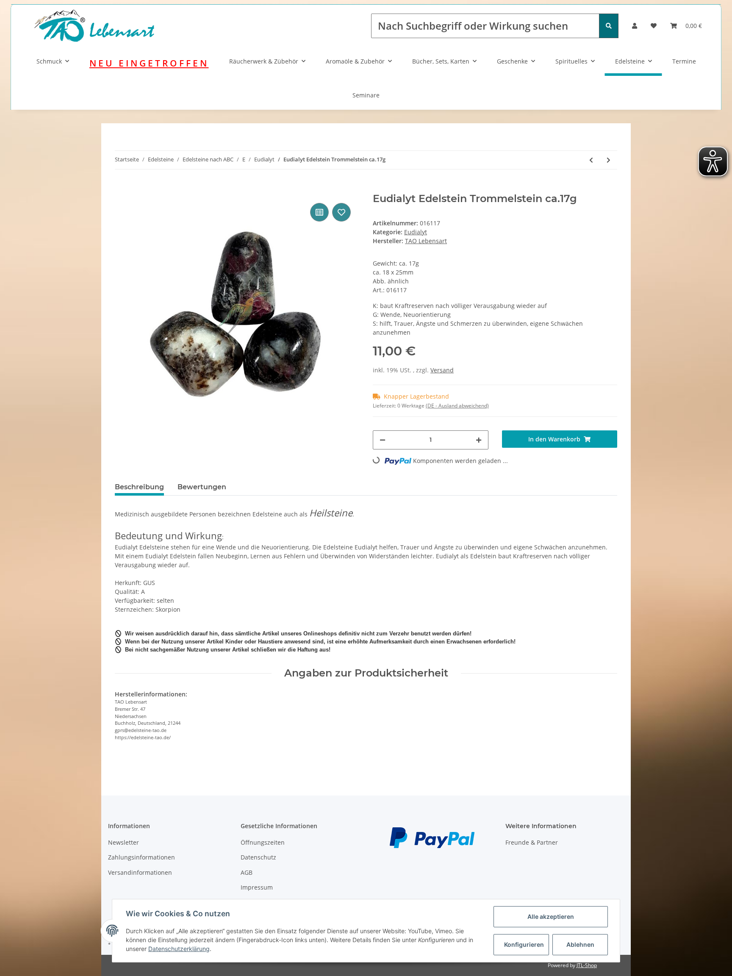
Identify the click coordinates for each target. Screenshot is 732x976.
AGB (246, 872)
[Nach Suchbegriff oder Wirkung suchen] (608, 26)
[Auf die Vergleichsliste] (319, 212)
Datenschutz (258, 857)
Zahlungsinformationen (141, 857)
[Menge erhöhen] (478, 440)
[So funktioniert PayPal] (432, 837)
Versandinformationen (140, 872)
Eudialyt (415, 232)
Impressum (257, 887)
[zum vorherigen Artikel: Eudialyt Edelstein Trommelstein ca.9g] (591, 160)
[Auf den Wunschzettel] (341, 212)
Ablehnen (580, 944)
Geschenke (512, 61)
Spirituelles (571, 61)
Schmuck (49, 61)
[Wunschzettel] (653, 25)
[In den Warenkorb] (121, 188)
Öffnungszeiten (263, 842)
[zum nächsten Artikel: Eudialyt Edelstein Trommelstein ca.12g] (608, 160)
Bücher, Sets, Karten (440, 61)
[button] (634, 25)
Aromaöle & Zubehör (355, 61)
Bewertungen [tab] (201, 487)
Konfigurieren (524, 944)
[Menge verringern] (382, 440)
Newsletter (123, 842)
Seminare (366, 95)
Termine (684, 61)
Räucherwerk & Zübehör (263, 61)
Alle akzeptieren (550, 916)
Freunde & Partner (531, 842)
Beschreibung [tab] (139, 487)
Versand (442, 370)
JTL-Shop (587, 965)
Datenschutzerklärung (179, 948)
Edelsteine (630, 61)
